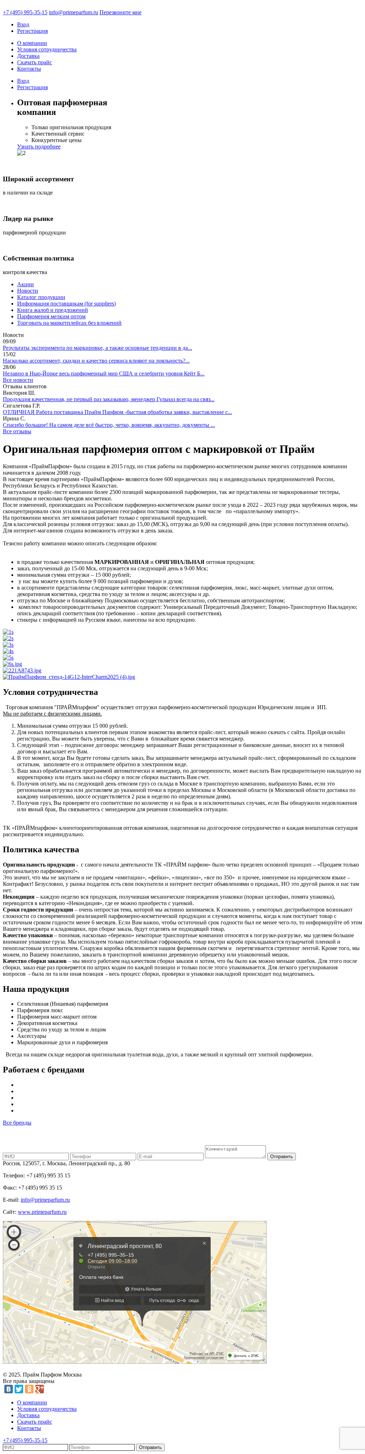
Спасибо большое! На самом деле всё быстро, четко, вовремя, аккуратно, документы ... (109, 425)
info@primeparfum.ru (73, 12)
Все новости (18, 380)
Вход (23, 24)
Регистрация (32, 31)
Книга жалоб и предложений (52, 310)
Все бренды (17, 1123)
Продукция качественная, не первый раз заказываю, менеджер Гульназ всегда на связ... (109, 399)
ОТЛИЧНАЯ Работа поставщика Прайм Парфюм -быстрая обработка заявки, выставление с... (117, 412)
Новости (27, 291)
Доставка (28, 56)
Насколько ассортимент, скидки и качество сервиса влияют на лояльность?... (96, 361)
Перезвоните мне (120, 12)
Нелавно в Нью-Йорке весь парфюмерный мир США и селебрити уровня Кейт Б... (104, 373)
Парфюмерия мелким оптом (51, 316)
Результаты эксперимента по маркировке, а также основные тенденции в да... (97, 348)
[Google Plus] (39, 1389)
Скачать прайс (34, 62)
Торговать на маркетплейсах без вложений (69, 323)
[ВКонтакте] (8, 1389)
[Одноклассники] (29, 1389)
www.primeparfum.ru (42, 1212)
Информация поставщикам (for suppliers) (66, 304)
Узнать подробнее (39, 146)
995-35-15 (25, 12)
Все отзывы (17, 431)
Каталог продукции (41, 297)
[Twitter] (19, 1389)
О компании (32, 43)
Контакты (29, 69)
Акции (25, 284)
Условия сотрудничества (47, 49)
